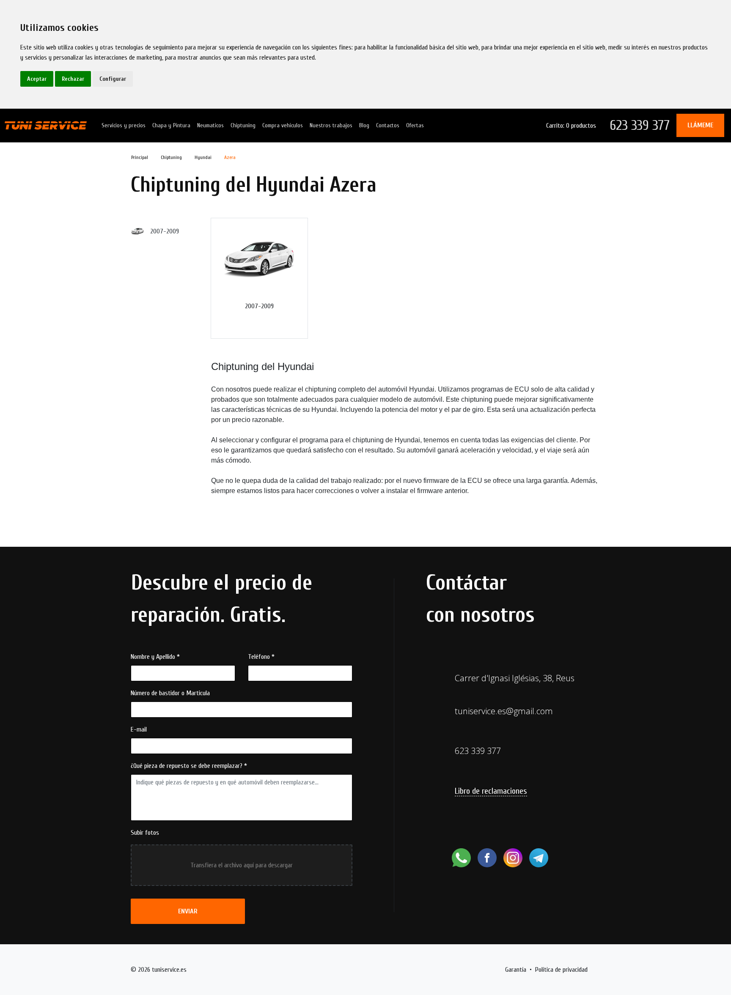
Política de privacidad (561, 969)
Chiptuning (243, 125)
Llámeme (700, 125)
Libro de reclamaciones (491, 791)
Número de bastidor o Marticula (170, 693)
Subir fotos (145, 832)
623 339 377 (640, 125)
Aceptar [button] (37, 78)
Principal (139, 157)
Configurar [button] (112, 78)
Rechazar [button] (73, 78)
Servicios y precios (124, 125)
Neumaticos (210, 125)
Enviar (188, 911)
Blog (364, 125)
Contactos (387, 125)
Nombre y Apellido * (155, 657)
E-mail (139, 729)
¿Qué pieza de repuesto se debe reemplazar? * (189, 766)
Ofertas (415, 125)
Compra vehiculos (282, 125)
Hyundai (203, 157)
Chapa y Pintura (171, 125)
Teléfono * (261, 657)
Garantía (515, 969)
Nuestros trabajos (331, 125)
